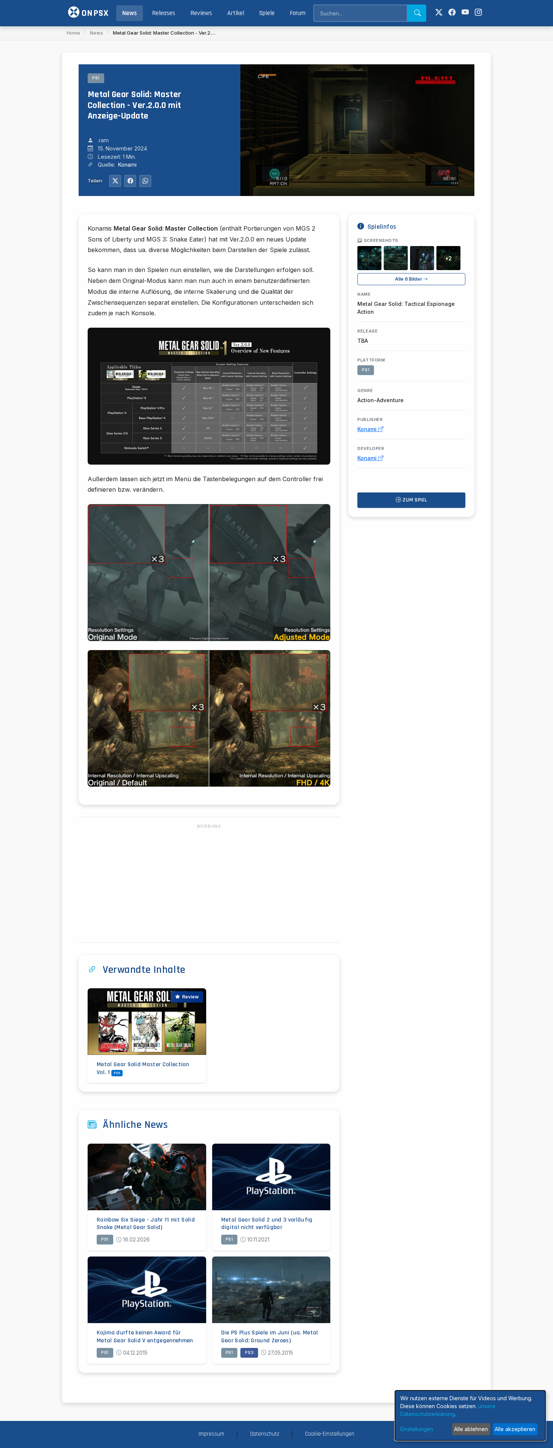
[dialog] (470, 1415)
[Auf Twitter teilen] (115, 181)
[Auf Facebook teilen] (130, 181)
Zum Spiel (414, 500)
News (129, 13)
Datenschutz (264, 1433)
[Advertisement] (209, 883)
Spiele (267, 13)
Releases (163, 13)
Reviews (201, 13)
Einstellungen (416, 1429)
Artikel (235, 13)
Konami (127, 164)
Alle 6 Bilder (409, 279)
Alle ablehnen (471, 1429)
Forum (297, 13)
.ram (103, 140)
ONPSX (94, 13)
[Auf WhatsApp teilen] (145, 181)
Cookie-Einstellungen (329, 1433)
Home (73, 33)
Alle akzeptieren (515, 1429)
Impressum (211, 1433)
